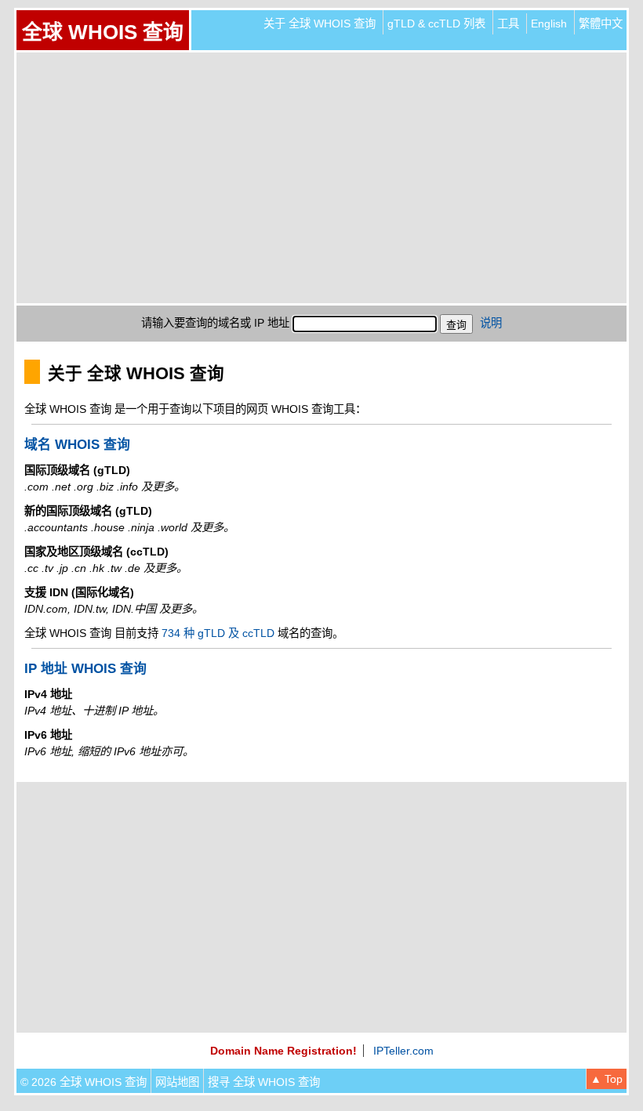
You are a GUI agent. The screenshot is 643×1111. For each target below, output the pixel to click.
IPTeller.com (403, 1050)
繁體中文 (601, 23)
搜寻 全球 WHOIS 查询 (264, 1082)
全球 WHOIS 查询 (102, 32)
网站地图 (177, 1082)
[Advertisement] (321, 178)
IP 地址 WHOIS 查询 (85, 668)
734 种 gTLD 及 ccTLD (218, 633)
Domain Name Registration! (283, 1050)
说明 (491, 323)
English (549, 23)
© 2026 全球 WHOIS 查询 (83, 1082)
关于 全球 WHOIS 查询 (319, 23)
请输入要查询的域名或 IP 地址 (215, 323)
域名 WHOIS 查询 (77, 444)
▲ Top (606, 1079)
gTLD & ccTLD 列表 (436, 23)
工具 (508, 23)
